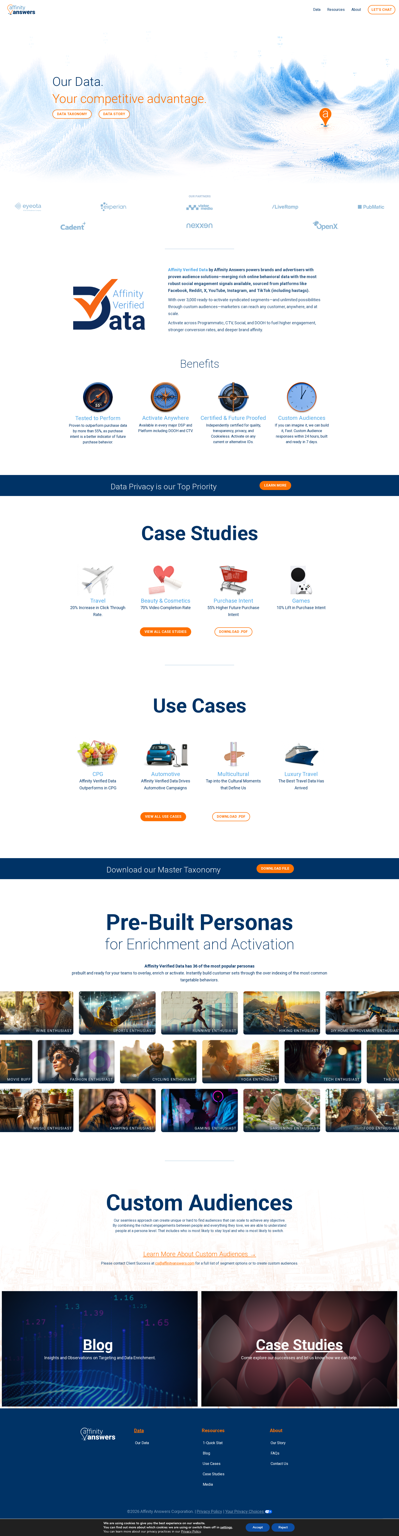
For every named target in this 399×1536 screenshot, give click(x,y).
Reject (283, 1527)
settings (226, 1527)
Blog (98, 1345)
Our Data (142, 1443)
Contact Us (279, 1463)
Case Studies (299, 1345)
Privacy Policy (209, 1511)
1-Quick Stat (213, 1443)
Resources (336, 9)
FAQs (275, 1453)
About (356, 9)
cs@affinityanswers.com (174, 1263)
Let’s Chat (382, 10)
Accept (258, 1527)
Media (208, 1484)
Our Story (278, 1443)
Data (316, 9)
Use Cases (212, 1463)
